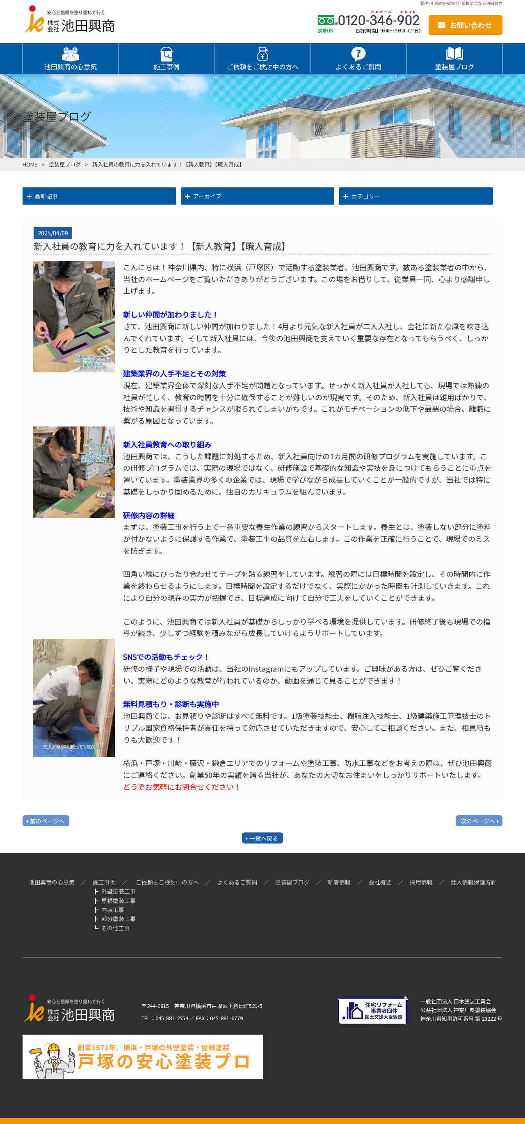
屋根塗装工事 (118, 900)
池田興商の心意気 (52, 882)
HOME (30, 164)
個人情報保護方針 (474, 882)
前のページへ (47, 821)
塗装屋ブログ (65, 164)
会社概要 (380, 882)
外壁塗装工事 (118, 891)
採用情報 (421, 882)
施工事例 (104, 882)
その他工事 (115, 928)
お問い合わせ (471, 25)
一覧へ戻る (263, 838)
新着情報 (339, 882)
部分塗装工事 (118, 918)
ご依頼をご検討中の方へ (167, 882)
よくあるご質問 (237, 882)
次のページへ (478, 821)
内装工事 (112, 909)
